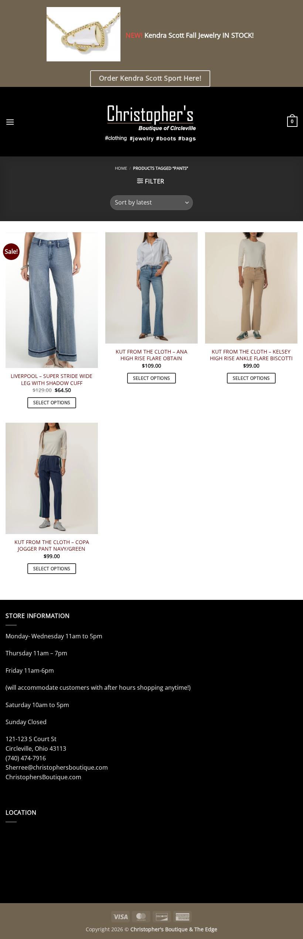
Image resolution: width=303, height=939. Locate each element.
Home (121, 168)
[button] (10, 122)
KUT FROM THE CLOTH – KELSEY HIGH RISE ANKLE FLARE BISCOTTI (251, 355)
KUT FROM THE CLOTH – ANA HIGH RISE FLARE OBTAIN (151, 355)
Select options (52, 402)
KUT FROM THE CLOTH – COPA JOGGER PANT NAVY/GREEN (51, 546)
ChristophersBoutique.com (43, 777)
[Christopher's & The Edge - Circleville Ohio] (152, 121)
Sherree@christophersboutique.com (57, 767)
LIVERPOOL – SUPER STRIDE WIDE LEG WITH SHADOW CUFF (51, 379)
